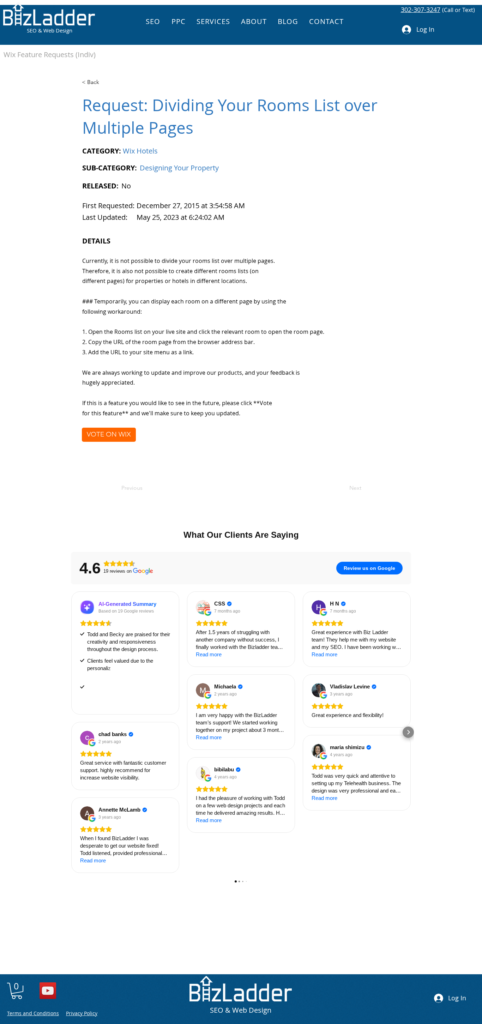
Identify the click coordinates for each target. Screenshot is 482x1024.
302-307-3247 (420, 9)
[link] (16, 991)
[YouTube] (48, 990)
